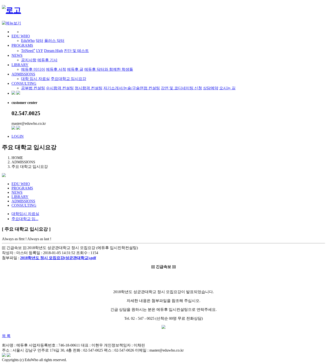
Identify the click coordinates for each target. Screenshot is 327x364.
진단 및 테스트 (76, 51)
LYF (39, 51)
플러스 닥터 (54, 41)
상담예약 (210, 88)
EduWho (28, 41)
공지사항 (28, 60)
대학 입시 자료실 (35, 79)
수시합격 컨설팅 (60, 88)
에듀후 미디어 (33, 69)
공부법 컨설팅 (33, 88)
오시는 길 (227, 88)
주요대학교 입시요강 (68, 79)
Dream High (53, 51)
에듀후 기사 (47, 60)
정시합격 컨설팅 (88, 88)
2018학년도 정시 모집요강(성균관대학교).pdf (58, 258)
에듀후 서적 (56, 69)
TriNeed (28, 51)
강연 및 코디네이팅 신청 (181, 88)
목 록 (6, 336)
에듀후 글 (75, 69)
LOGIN (17, 136)
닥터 (39, 41)
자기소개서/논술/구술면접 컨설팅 (131, 88)
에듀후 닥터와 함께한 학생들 (108, 69)
